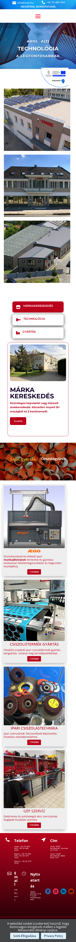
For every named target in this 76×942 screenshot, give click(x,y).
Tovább (18, 421)
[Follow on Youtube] (71, 891)
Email (16, 879)
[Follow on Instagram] (56, 891)
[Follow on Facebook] (48, 891)
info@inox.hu (25, 2)
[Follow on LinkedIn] (63, 891)
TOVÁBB (34, 571)
